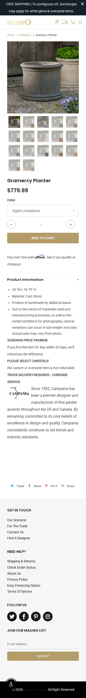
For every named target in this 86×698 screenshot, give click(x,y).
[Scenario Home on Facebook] (24, 616)
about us (14, 573)
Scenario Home (35, 690)
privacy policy (17, 579)
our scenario (16, 520)
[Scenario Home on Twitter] (12, 616)
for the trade (17, 526)
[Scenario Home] (19, 22)
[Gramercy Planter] (43, 77)
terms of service (19, 591)
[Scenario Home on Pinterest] (36, 616)
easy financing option (23, 585)
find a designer (18, 538)
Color (11, 200)
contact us (15, 532)
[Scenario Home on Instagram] (48, 616)
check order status (21, 567)
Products (25, 35)
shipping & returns (21, 561)
